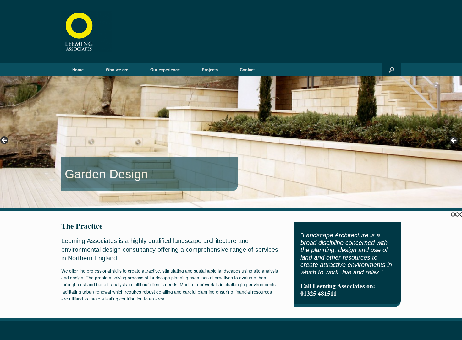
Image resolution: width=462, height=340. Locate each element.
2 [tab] (457, 214)
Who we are (117, 70)
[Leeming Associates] (86, 31)
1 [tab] (453, 214)
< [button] (4, 140)
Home (78, 70)
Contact (247, 70)
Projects (210, 70)
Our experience (165, 70)
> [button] (454, 140)
